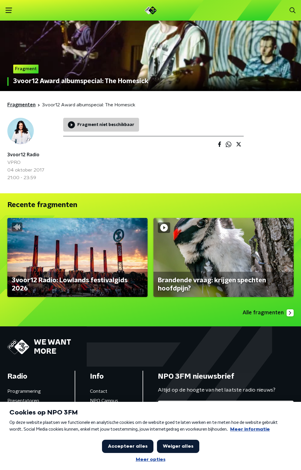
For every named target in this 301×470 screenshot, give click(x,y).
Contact (98, 391)
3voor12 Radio (23, 154)
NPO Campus (104, 400)
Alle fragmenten (263, 312)
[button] (8, 10)
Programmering (24, 391)
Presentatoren (23, 400)
